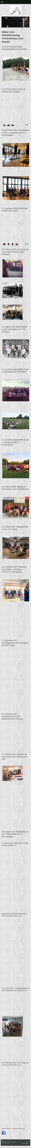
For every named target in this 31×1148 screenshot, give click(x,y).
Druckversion (7, 1141)
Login (27, 1141)
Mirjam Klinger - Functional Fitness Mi (13, 1128)
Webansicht (25, 1143)
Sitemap (14, 1141)
